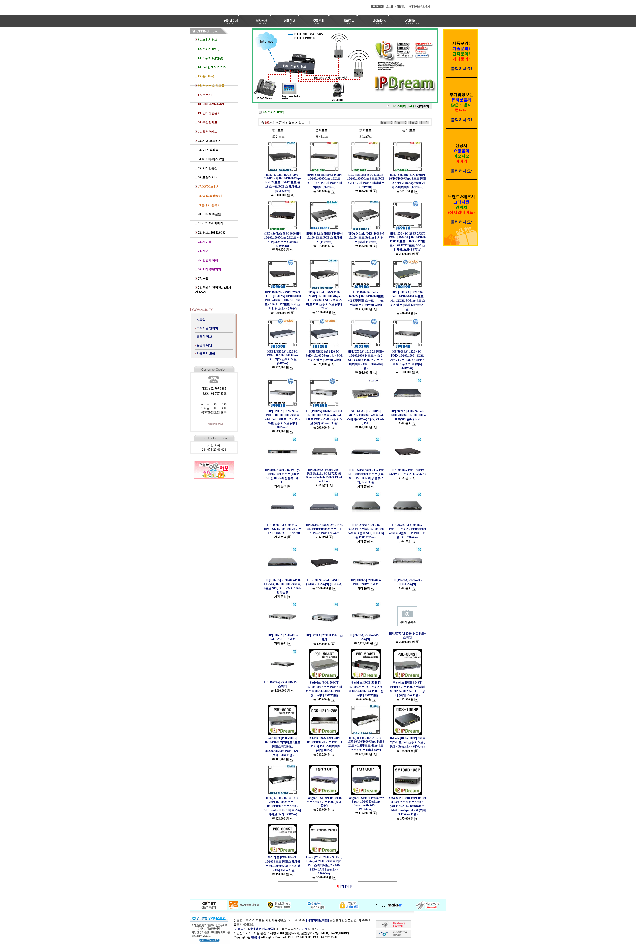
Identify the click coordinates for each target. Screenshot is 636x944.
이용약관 (240, 929)
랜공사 (255, 937)
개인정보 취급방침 (261, 929)
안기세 (303, 929)
